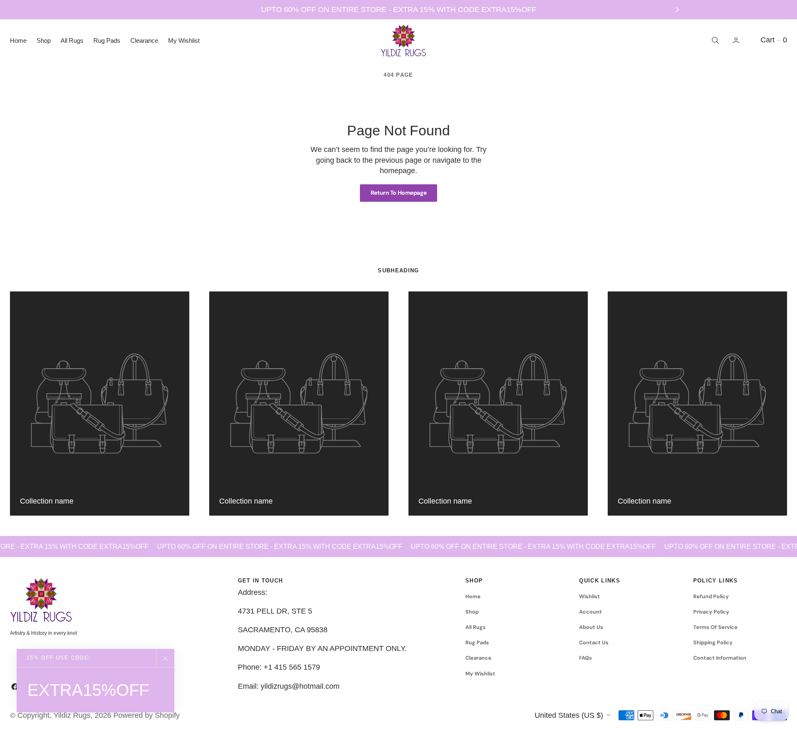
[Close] (165, 658)
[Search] (714, 40)
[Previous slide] (120, 10)
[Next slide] (677, 10)
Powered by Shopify (146, 715)
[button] (737, 40)
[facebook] (15, 687)
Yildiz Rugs (72, 715)
